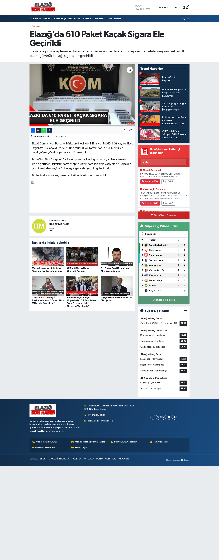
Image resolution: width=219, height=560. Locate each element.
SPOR (46, 18)
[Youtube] (169, 417)
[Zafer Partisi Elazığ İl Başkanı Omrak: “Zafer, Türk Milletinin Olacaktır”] (48, 286)
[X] (158, 417)
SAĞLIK (87, 18)
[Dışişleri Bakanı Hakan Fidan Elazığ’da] (117, 286)
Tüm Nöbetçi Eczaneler (165, 215)
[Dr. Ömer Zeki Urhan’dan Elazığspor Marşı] (117, 256)
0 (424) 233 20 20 (151, 203)
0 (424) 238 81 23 (96, 415)
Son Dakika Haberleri (45, 448)
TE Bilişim (185, 460)
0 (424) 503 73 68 (151, 181)
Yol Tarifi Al (169, 181)
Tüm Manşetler (161, 442)
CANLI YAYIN (113, 18)
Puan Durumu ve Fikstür (125, 442)
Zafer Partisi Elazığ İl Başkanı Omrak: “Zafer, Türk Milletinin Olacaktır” (48, 300)
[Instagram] (163, 417)
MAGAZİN (124, 459)
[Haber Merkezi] (39, 226)
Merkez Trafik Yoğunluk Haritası (90, 442)
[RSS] (174, 417)
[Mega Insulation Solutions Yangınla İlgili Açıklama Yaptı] (48, 256)
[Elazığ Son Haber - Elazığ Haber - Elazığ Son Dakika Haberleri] (42, 7)
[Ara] (183, 18)
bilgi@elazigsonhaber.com (100, 421)
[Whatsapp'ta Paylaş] (43, 130)
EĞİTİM (98, 18)
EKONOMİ (74, 18)
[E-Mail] (51, 230)
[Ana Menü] (187, 18)
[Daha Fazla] (49, 130)
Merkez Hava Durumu (46, 442)
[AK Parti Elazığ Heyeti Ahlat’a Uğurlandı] (82, 256)
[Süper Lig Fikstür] (185, 311)
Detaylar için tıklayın (164, 300)
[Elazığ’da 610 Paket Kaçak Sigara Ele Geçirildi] (82, 95)
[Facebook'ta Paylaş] (33, 130)
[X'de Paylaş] (38, 130)
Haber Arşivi (81, 448)
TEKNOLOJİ (59, 18)
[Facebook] (152, 417)
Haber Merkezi (40, 136)
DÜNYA (99, 459)
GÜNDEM (35, 18)
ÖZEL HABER (111, 459)
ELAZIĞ (91, 459)
